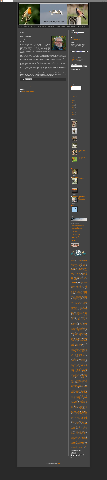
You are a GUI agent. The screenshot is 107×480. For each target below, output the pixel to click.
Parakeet (83, 376)
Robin (80, 398)
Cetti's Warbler (77, 285)
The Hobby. (74, 57)
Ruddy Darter (74, 401)
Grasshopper (74, 323)
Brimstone (79, 277)
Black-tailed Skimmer (80, 272)
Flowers (85, 313)
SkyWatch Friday (83, 412)
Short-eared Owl (76, 408)
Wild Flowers (82, 442)
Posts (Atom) (28, 86)
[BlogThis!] (27, 79)
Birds (74, 268)
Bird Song (78, 266)
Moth (78, 365)
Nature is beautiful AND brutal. (81, 158)
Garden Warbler (81, 318)
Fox (84, 314)
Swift (78, 426)
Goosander (80, 322)
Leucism (81, 349)
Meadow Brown (81, 361)
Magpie (72, 358)
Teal (86, 426)
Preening (83, 382)
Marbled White (74, 360)
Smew (84, 416)
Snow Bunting (77, 417)
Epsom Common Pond (75, 308)
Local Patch (79, 353)
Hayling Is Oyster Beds (78, 334)
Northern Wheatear (81, 370)
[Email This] (26, 79)
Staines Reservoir (75, 422)
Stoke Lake (78, 423)
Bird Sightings (51, 26)
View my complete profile (76, 39)
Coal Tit (75, 288)
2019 (73, 95)
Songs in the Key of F (76, 186)
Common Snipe (78, 296)
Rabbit (72, 386)
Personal (83, 379)
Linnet (72, 351)
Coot (86, 297)
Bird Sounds (84, 266)
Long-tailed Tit (74, 356)
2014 (73, 107)
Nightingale (72, 369)
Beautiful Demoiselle (75, 265)
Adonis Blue (73, 260)
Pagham (85, 374)
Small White (80, 416)
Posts (73, 86)
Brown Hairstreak (80, 279)
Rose (76, 400)
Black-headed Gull (78, 269)
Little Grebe (84, 351)
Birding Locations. (42, 26)
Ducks (84, 303)
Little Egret (77, 351)
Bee (84, 265)
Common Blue (80, 290)
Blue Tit (85, 273)
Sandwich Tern (81, 403)
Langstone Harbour (74, 344)
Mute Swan (84, 365)
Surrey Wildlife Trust (76, 234)
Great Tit (80, 327)
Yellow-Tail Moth (74, 447)
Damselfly (77, 299)
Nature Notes (75, 366)
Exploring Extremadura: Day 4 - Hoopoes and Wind (82, 198)
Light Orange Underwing (81, 350)
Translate (80, 33)
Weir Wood (73, 436)
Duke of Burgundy (74, 304)
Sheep (76, 407)
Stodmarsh (72, 423)
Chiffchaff (79, 286)
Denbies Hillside (78, 302)
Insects (84, 339)
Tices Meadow (82, 428)
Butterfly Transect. (60, 26)
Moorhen (72, 365)
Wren (79, 446)
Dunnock (77, 306)
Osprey (72, 374)
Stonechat (85, 423)
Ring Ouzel (83, 395)
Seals (82, 406)
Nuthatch (72, 371)
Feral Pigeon (84, 312)
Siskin (83, 411)
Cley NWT (73, 287)
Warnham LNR (74, 434)
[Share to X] (28, 79)
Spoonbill (85, 419)
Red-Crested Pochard (79, 388)
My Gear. (33, 26)
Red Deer (74, 387)
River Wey (83, 396)
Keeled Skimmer (83, 340)
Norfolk (78, 369)
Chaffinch (83, 285)
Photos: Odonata (82, 26)
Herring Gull (82, 335)
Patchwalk (79, 377)
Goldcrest (80, 319)
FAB (73, 37)
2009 (73, 116)
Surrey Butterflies (75, 233)
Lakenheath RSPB (82, 343)
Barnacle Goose (74, 264)
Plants (73, 382)
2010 (73, 114)
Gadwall (73, 317)
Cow (80, 298)
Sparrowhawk (75, 418)
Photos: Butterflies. (71, 26)
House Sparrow (77, 339)
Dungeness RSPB (82, 304)
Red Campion (84, 386)
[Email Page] (23, 79)
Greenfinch (73, 330)
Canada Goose (76, 283)
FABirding (74, 205)
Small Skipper (78, 414)
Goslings (85, 322)
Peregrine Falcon (76, 379)
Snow (72, 417)
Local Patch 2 (79, 354)
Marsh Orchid (73, 361)
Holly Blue (78, 337)
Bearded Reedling (82, 264)
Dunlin (72, 306)
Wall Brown (78, 433)
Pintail (86, 381)
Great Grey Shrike (82, 324)
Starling (82, 422)
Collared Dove (82, 288)
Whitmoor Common (79, 439)
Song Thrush (84, 417)
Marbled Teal (83, 359)
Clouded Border (79, 287)
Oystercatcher (78, 374)
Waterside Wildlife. (81, 128)
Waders (72, 433)
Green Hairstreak (79, 328)
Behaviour (72, 266)
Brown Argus (73, 279)
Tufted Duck (78, 431)
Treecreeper (82, 429)
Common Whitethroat (78, 297)
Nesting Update (81, 368)
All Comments (75, 89)
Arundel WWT (79, 260)
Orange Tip (82, 372)
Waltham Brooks (84, 433)
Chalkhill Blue (73, 286)
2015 (73, 105)
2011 (73, 112)
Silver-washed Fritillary (75, 411)
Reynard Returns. (81, 136)
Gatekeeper (73, 319)
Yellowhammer (80, 447)
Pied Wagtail (78, 380)
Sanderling (72, 403)
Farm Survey (78, 312)
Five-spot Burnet (79, 313)
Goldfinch (83, 321)
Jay (77, 340)
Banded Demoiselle (76, 263)
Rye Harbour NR (75, 402)
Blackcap (78, 273)
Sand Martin (83, 402)
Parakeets (73, 377)
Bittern (81, 268)
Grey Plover (73, 332)
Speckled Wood (83, 418)
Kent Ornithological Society (77, 227)
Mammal (85, 358)
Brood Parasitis (82, 278)
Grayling (80, 323)
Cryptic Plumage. (81, 121)
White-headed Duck (75, 438)
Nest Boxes (83, 366)
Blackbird (72, 273)
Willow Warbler (73, 443)
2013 (73, 109)
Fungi (85, 315)
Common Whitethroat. (76, 59)
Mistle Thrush (82, 364)
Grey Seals (78, 332)
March (74, 96)
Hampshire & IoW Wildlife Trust (78, 225)
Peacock (85, 377)
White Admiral (82, 437)
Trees (72, 431)
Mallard (78, 358)
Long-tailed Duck (82, 355)
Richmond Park (75, 395)
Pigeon (73, 381)
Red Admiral (77, 386)
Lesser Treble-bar (75, 349)
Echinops (83, 306)
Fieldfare (73, 313)
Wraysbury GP (73, 446)
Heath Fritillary (76, 335)
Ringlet (72, 396)
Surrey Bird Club (75, 231)
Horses (80, 338)
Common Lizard (84, 293)
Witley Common (80, 443)
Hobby (72, 337)
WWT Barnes (82, 432)
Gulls (71, 334)
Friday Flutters (73, 315)
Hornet (76, 338)
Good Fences (73, 322)
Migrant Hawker (74, 364)
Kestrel (74, 341)
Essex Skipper (82, 309)
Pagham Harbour (76, 375)
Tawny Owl (82, 426)
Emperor (83, 307)
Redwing (77, 392)
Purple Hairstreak (74, 385)
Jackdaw (72, 340)
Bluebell (85, 274)
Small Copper (80, 413)
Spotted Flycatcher (75, 421)
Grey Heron (81, 330)
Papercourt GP (76, 376)
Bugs (86, 279)
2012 (73, 110)
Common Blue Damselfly (75, 291)
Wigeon (76, 441)
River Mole (78, 396)
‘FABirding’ (22, 70)
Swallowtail (73, 426)
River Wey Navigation (75, 397)
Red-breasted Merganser (75, 390)
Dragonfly (77, 303)
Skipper (77, 412)
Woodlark (76, 444)
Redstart (72, 392)
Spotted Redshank (83, 421)
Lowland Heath (82, 356)
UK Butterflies (74, 237)
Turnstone (76, 432)
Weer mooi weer (75, 177)
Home (20, 26)
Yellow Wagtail (84, 446)
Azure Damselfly (84, 261)
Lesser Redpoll (79, 346)
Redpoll (77, 391)
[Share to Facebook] (30, 79)
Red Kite (81, 387)
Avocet (78, 261)
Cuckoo (83, 298)
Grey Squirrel (84, 332)
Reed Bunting (84, 392)
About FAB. (26, 26)
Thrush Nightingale (76, 427)
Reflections (80, 393)
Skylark (74, 413)
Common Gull (77, 293)
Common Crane (78, 292)
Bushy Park (81, 280)
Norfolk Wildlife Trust (76, 230)
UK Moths (74, 240)
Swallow (85, 424)
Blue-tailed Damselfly (77, 274)
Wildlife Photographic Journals (78, 196)
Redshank (83, 391)
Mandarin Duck (76, 359)
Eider (80, 307)
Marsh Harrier (82, 360)
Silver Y (81, 408)
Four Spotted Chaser (77, 314)
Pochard (78, 382)
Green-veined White (81, 329)
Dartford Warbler (79, 301)
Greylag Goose (82, 333)
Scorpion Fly (77, 406)
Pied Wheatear (84, 380)
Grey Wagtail (74, 333)
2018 (73, 100)
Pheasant (72, 380)
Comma (72, 290)
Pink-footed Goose (79, 381)
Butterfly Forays (83, 282)
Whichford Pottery (74, 437)
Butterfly (73, 282)
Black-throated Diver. (77, 98)
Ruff (86, 401)
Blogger (58, 463)
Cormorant (75, 298)
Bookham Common (77, 276)
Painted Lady (84, 375)
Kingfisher (80, 341)
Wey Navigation (80, 436)
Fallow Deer (78, 310)
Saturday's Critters (75, 405)
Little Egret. (74, 60)
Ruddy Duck (81, 401)
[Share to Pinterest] (31, 79)
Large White (78, 345)
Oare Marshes (79, 371)
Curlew (72, 299)
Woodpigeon (83, 444)
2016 (73, 104)
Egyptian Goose (74, 307)
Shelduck (80, 407)
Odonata (85, 371)
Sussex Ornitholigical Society (77, 236)
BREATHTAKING (75, 168)
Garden (78, 317)
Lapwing (80, 344)
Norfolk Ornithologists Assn (77, 228)
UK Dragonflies (75, 239)
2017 (73, 102)
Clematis (85, 286)
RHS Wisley (81, 385)
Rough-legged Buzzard (83, 400)
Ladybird (76, 343)
